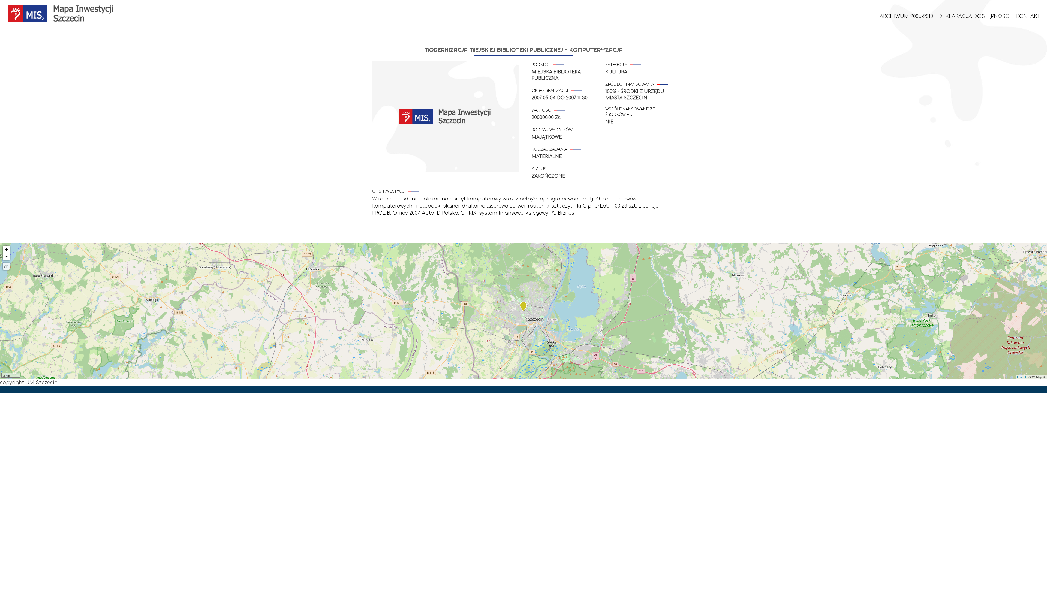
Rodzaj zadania (549, 149)
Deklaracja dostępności (974, 16)
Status (539, 169)
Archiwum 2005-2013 (906, 16)
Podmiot (541, 65)
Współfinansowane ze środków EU (630, 112)
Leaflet (1021, 377)
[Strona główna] (63, 13)
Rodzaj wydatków (552, 130)
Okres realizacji (550, 91)
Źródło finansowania (629, 84)
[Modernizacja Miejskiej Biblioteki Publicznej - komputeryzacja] (523, 306)
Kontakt (1028, 16)
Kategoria (616, 65)
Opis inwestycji (388, 191)
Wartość (541, 110)
